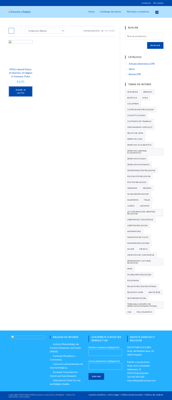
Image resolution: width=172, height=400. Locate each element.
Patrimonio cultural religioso (139, 261)
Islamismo (133, 200)
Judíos (131, 205)
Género (147, 188)
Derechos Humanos (138, 164)
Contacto (146, 3)
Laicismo (144, 205)
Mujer (130, 249)
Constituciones (136, 115)
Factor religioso (136, 182)
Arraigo (147, 92)
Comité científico (97, 394)
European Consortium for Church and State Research (64, 374)
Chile (145, 97)
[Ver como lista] (19, 31)
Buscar (155, 45)
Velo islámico (144, 312)
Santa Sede (154, 292)
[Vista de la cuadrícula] (11, 31)
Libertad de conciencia (140, 219)
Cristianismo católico (139, 127)
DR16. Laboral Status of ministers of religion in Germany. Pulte (20, 73)
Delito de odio (135, 133)
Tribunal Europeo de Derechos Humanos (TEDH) (142, 305)
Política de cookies (154, 394)
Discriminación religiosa (141, 170)
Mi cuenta (158, 3)
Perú (130, 268)
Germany (132, 188)
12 (102, 30)
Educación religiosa (139, 176)
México (143, 249)
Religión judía (135, 292)
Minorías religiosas (138, 243)
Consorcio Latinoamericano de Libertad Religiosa (66, 366)
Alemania (132, 92)
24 (106, 30)
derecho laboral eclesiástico (137, 151)
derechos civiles (136, 158)
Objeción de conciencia (140, 255)
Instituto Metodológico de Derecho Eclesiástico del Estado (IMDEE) (65, 348)
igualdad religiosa (138, 194)
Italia (147, 200)
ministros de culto (137, 237)
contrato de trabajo (139, 121)
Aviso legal (113, 394)
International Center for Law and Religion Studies (65, 382)
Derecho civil (135, 139)
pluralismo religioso (139, 274)
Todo (112, 30)
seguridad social (136, 298)
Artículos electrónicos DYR (142, 63)
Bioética (132, 97)
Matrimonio (134, 231)
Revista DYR (135, 74)
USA (129, 312)
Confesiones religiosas (140, 109)
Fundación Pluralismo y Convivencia (62, 358)
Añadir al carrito (21, 91)
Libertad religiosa (137, 225)
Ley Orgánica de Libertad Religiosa (141, 212)
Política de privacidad (131, 394)
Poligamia (133, 280)
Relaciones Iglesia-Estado (142, 286)
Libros (132, 69)
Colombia (133, 103)
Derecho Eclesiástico (139, 145)
